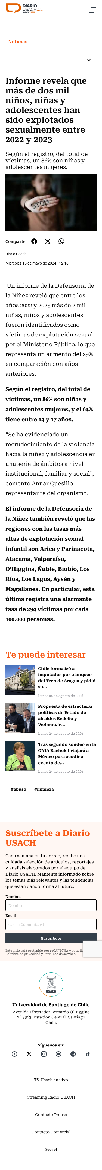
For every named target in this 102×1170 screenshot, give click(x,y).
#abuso (18, 789)
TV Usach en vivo (51, 1079)
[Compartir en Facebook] (34, 241)
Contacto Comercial (51, 1132)
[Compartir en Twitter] (47, 241)
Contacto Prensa (51, 1114)
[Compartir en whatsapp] (61, 241)
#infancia (44, 789)
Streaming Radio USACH (51, 1097)
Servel (51, 1149)
